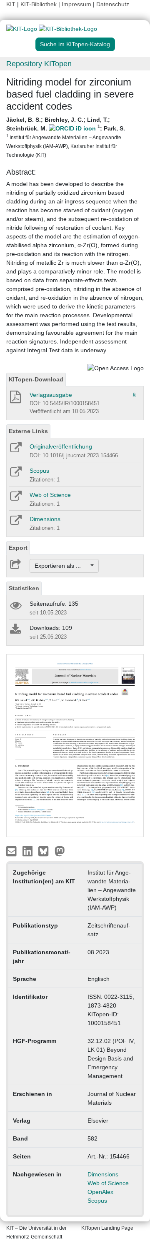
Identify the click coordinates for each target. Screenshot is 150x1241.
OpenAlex (100, 1191)
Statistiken (24, 588)
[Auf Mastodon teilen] (60, 850)
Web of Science (50, 494)
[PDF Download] (15, 399)
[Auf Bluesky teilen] (45, 850)
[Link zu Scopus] (15, 474)
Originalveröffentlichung (61, 446)
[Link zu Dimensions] (15, 522)
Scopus (39, 470)
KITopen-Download (36, 379)
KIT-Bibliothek (39, 4)
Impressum (76, 4)
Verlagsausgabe (51, 394)
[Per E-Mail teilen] (12, 850)
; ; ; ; (65, 137)
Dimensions (45, 519)
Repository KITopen (39, 64)
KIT (10, 4)
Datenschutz (112, 4)
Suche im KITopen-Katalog (75, 44)
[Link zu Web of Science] (15, 498)
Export (18, 547)
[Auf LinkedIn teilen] (28, 850)
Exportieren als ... (62, 565)
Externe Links (28, 431)
